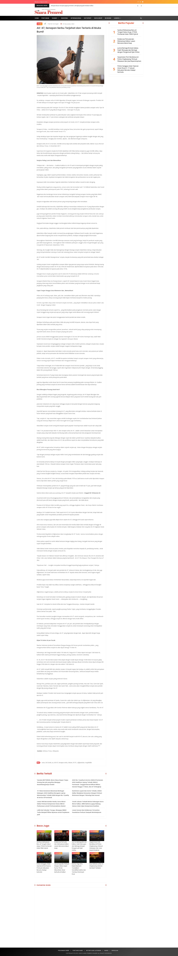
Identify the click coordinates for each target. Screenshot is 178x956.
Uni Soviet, (48, 762)
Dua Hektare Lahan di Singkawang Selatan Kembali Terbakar (96, 866)
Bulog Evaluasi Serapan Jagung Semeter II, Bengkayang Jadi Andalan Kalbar (72, 5)
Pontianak (45, 18)
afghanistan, (81, 762)
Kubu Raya (58, 853)
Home (37, 18)
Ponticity (41, 831)
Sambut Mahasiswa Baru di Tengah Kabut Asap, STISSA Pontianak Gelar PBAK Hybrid (44, 845)
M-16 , (75, 762)
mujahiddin (88, 762)
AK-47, (56, 762)
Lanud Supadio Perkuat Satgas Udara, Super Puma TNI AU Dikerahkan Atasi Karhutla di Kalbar (61, 868)
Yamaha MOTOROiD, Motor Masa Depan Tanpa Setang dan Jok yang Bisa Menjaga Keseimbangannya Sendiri (52, 782)
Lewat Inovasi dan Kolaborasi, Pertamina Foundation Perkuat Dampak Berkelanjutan (86, 811)
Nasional (64, 18)
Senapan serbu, (63, 762)
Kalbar (54, 18)
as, (53, 762)
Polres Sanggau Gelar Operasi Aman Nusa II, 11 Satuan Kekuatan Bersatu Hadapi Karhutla (44, 868)
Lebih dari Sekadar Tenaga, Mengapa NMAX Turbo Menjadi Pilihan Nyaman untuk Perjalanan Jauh (53, 812)
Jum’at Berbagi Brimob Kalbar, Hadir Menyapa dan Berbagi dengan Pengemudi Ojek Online (79, 846)
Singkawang (94, 831)
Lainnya (117, 18)
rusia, (43, 762)
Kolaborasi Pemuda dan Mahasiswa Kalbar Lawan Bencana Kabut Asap (61, 845)
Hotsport (87, 18)
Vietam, (70, 762)
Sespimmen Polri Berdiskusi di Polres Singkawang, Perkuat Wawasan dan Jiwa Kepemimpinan (96, 846)
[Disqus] (70, 915)
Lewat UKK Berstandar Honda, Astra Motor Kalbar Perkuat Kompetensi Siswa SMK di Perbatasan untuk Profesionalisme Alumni (51, 804)
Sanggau (40, 853)
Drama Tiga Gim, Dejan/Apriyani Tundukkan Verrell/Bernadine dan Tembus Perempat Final (79, 869)
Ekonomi (108, 18)
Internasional (76, 18)
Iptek (39, 24)
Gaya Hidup (98, 18)
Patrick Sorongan (53, 24)
